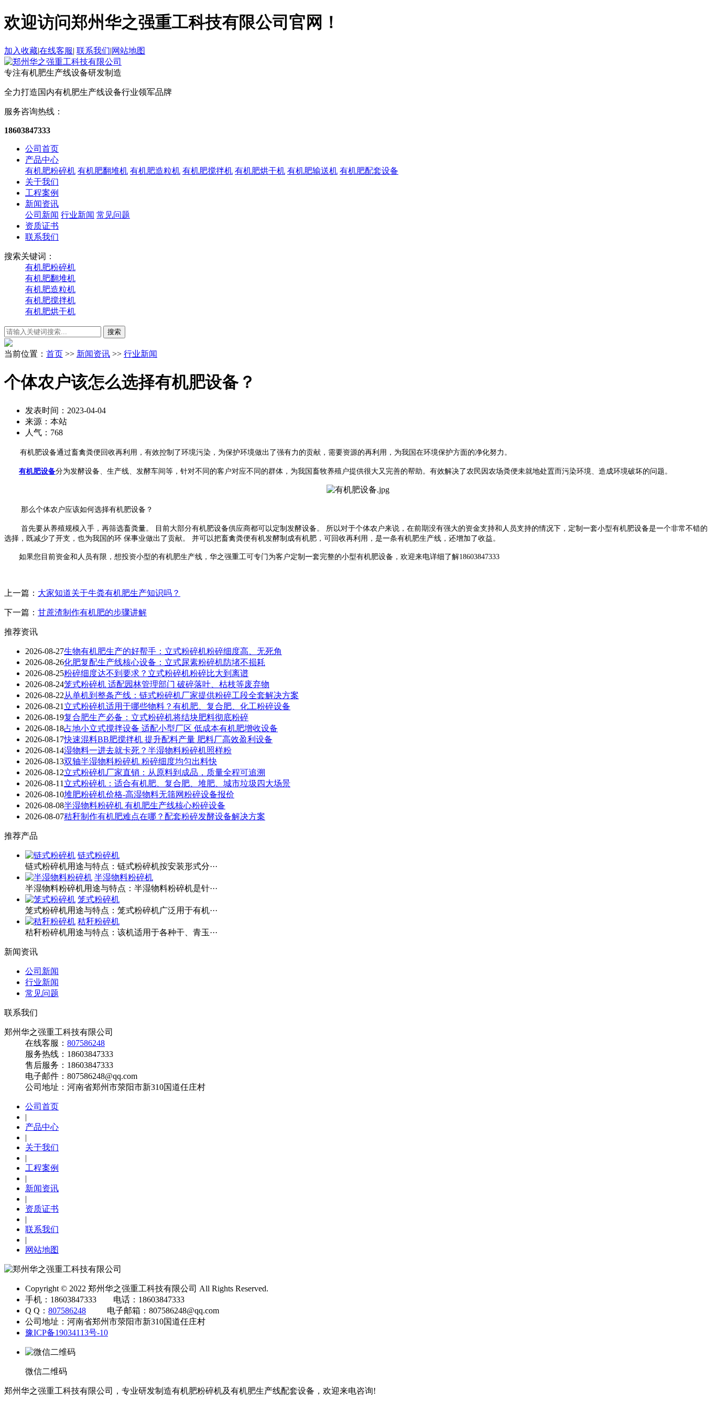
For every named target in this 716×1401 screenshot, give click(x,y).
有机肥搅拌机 (207, 170)
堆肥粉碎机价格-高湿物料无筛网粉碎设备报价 (149, 794)
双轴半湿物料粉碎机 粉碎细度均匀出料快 (140, 761)
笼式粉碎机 (99, 899)
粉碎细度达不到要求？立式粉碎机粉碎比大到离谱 (156, 673)
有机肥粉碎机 (50, 170)
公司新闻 (42, 214)
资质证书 (42, 225)
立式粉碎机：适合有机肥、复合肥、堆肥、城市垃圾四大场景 (177, 783)
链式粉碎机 (99, 855)
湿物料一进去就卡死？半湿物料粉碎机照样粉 (148, 750)
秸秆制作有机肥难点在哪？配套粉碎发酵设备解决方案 (164, 816)
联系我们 (93, 50)
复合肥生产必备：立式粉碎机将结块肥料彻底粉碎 (156, 717)
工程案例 (42, 192)
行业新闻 (77, 214)
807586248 (86, 1043)
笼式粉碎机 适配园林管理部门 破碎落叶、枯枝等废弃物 (166, 684)
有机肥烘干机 (260, 170)
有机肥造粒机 (155, 170)
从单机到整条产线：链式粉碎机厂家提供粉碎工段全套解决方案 (181, 695)
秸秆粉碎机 (99, 921)
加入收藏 (21, 50)
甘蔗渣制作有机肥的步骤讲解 (92, 612)
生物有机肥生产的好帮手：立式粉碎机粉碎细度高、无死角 (173, 651)
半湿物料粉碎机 (123, 877)
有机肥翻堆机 (103, 170)
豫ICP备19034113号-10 (66, 1332)
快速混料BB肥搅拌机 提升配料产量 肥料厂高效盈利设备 (168, 739)
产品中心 (42, 159)
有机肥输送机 (312, 170)
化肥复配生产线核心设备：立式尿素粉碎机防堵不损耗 (164, 662)
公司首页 (42, 148)
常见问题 (113, 214)
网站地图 (128, 50)
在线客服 (56, 50)
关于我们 (42, 181)
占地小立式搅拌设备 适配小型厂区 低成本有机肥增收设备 (171, 728)
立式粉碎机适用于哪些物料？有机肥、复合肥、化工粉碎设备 (177, 706)
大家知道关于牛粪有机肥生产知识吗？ (109, 593)
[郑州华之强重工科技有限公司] (63, 61)
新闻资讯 (42, 203)
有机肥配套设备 (369, 170)
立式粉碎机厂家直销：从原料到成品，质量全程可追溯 (164, 772)
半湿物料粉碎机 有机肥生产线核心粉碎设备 (144, 805)
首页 (54, 353)
